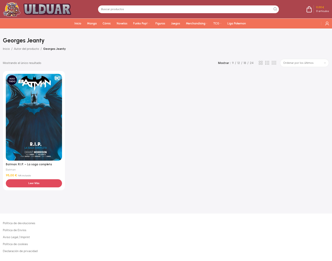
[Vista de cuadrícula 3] (267, 63)
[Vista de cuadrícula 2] (261, 63)
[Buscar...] (275, 9)
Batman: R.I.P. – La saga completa (29, 164)
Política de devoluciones (19, 223)
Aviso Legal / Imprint (16, 237)
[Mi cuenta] (327, 23)
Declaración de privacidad (20, 251)
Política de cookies (15, 244)
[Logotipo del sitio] (39, 9)
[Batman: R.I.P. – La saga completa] (34, 117)
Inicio (6, 49)
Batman (11, 169)
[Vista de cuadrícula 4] (274, 63)
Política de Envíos (14, 230)
